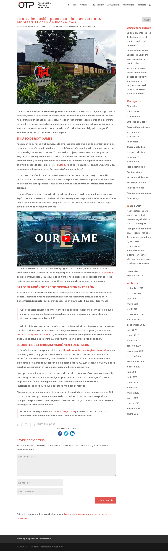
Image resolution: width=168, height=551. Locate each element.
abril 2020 (132, 340)
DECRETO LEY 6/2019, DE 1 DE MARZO (35, 334)
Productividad (134, 172)
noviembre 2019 (135, 351)
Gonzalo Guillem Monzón (30, 26)
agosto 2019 (133, 366)
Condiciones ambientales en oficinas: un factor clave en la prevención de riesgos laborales (139, 255)
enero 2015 (132, 413)
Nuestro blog (128, 5)
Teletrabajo (133, 198)
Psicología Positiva (137, 182)
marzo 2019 (133, 392)
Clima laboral (134, 111)
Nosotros (72, 5)
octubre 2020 (134, 319)
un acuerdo (107, 272)
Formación (132, 141)
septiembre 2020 (136, 324)
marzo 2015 (133, 403)
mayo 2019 (132, 382)
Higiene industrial (136, 152)
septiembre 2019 (136, 361)
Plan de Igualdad (58, 26)
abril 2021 (132, 309)
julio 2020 (132, 330)
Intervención (98, 5)
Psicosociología (135, 187)
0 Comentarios (89, 26)
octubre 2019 (134, 356)
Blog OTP (135, 206)
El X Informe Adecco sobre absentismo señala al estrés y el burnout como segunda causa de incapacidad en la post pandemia (137, 81)
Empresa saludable (137, 121)
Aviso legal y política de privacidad (34, 538)
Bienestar (132, 106)
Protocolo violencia (73, 26)
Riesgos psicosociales (139, 193)
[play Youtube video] (66, 238)
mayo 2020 (133, 335)
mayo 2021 (132, 303)
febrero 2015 (133, 408)
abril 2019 (132, 387)
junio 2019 (132, 377)
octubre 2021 (134, 293)
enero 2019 (132, 398)
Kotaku (62, 164)
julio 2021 (131, 298)
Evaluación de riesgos (138, 127)
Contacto (141, 5)
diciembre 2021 (135, 288)
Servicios (83, 5)
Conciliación (133, 116)
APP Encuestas (113, 5)
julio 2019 (131, 371)
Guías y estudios (136, 146)
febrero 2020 (134, 345)
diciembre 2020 (135, 314)
